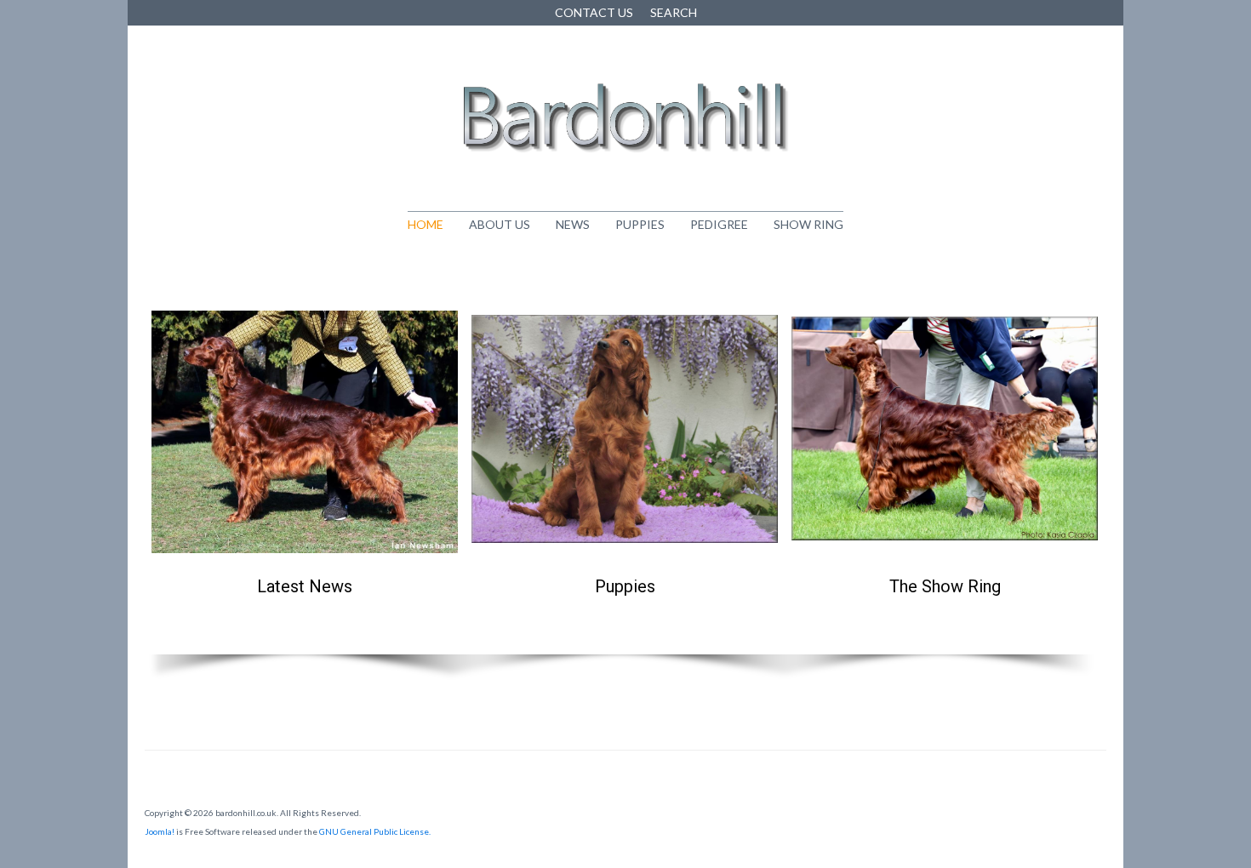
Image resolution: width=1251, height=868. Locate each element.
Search (673, 12)
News (573, 224)
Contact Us (594, 12)
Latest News (304, 586)
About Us (499, 224)
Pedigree (719, 224)
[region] (625, 480)
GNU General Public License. (375, 831)
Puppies (640, 224)
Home (425, 224)
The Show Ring (945, 586)
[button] (304, 458)
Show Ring (808, 224)
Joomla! (159, 831)
